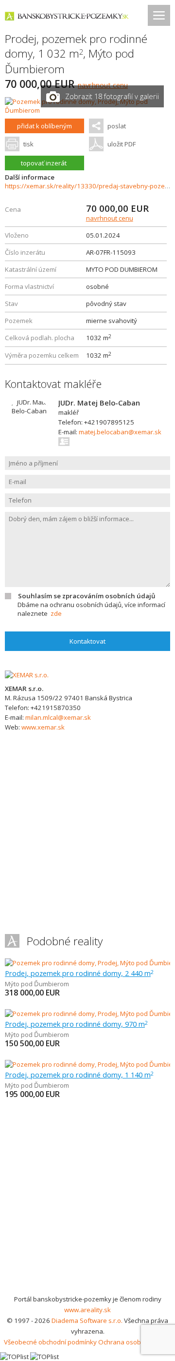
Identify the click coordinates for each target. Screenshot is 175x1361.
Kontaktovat (87, 641)
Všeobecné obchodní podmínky (50, 1342)
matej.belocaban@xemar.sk (120, 431)
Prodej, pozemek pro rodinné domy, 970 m (76, 1024)
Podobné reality (65, 941)
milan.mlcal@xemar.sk (58, 717)
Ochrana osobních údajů (135, 1342)
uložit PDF (121, 144)
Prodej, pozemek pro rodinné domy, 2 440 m (79, 973)
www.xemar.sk (43, 727)
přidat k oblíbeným (44, 126)
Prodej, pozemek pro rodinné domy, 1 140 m (79, 1074)
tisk (28, 144)
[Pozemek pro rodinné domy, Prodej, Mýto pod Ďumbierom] (87, 110)
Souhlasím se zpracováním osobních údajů (86, 595)
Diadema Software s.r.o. (87, 1320)
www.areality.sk (87, 1309)
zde (56, 613)
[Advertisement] (87, 1201)
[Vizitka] (64, 442)
